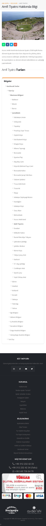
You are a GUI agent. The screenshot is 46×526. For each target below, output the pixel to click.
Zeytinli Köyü (18, 135)
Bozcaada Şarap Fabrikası (23, 175)
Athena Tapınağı (19, 148)
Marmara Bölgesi (16, 95)
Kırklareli (15, 290)
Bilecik (14, 104)
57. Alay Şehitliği (19, 264)
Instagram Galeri (23, 398)
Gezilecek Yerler (13, 86)
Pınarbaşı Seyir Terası (21, 131)
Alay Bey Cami (19, 162)
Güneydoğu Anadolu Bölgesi (20, 335)
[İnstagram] (14, 369)
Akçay (16, 193)
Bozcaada (17, 153)
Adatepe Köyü (19, 206)
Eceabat (17, 228)
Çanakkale (16, 113)
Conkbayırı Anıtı (19, 268)
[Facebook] (20, 369)
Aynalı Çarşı (18, 273)
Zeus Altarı (17, 211)
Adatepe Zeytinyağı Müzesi (23, 197)
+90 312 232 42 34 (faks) (24, 467)
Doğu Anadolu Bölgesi (18, 330)
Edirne (14, 282)
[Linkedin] (26, 369)
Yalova (14, 308)
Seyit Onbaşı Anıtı (20, 277)
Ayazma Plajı (18, 157)
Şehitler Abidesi (19, 246)
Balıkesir (15, 100)
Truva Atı (17, 188)
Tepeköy (17, 126)
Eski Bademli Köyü (20, 140)
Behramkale (18, 215)
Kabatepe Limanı (20, 117)
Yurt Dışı (11, 339)
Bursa (14, 108)
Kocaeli (14, 295)
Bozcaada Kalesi (20, 171)
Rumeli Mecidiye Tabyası (22, 237)
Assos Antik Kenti (20, 219)
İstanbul (15, 286)
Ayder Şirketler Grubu (23, 394)
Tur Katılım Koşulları (23, 431)
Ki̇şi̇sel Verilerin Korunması (23, 453)
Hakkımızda (23, 387)
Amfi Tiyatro (18, 224)
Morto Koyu (18, 251)
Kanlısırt (17, 259)
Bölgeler (14, 3)
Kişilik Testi (23, 412)
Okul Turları (23, 427)
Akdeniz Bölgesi (15, 317)
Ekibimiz (23, 409)
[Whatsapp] (0, 524)
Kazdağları (17, 202)
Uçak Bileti (23, 405)
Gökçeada (17, 122)
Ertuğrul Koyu (18, 144)
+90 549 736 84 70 (23, 471)
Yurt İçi (11, 91)
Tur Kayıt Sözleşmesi (23, 434)
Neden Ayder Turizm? (23, 390)
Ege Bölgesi (14, 313)
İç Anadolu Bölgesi (16, 322)
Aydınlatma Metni (23, 423)
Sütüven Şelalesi (19, 179)
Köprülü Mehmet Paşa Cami (23, 166)
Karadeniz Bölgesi (16, 326)
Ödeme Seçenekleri (23, 442)
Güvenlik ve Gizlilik (23, 438)
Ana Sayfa (5, 3)
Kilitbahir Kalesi (19, 233)
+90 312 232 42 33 (24, 463)
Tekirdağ (15, 304)
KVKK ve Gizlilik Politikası (23, 446)
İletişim (23, 401)
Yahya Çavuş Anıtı (20, 255)
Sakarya (15, 299)
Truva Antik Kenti (19, 184)
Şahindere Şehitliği (20, 242)
